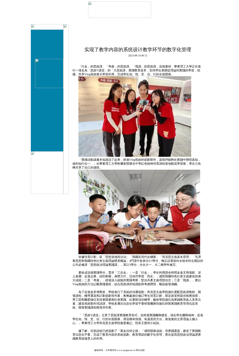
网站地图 (140, 350)
